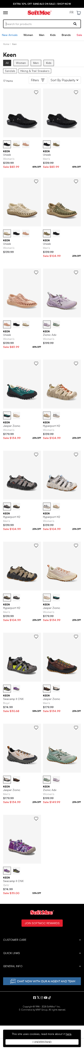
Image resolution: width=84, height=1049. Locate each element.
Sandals (10, 71)
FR (71, 12)
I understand (42, 1042)
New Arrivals (10, 35)
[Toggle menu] (5, 12)
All (7, 62)
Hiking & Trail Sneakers (34, 71)
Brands (66, 35)
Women (28, 35)
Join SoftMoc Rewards (42, 923)
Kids (53, 35)
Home (6, 44)
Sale (79, 35)
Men (41, 35)
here (68, 1034)
